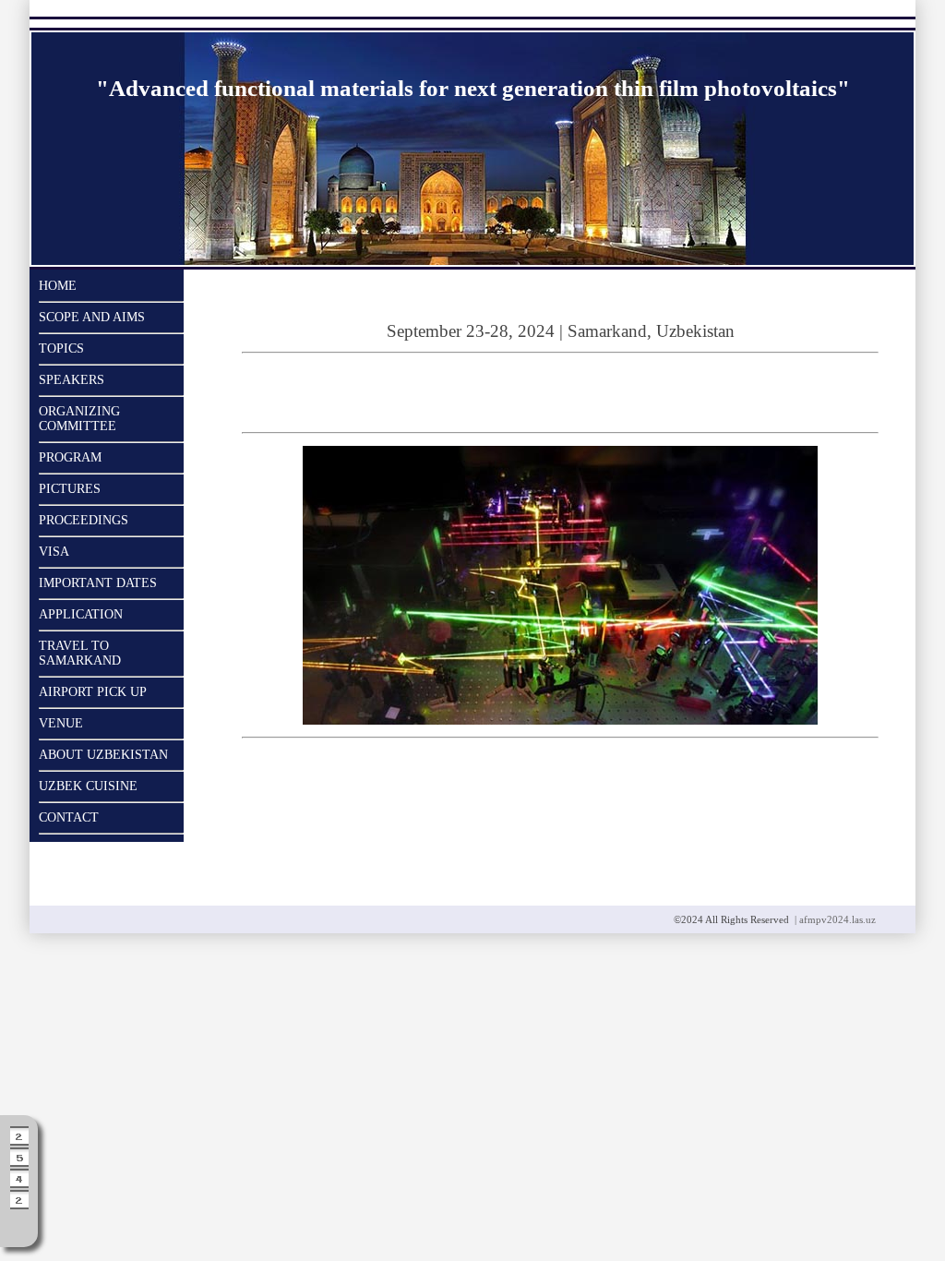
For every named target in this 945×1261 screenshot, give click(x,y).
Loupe (19, 1224)
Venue (61, 723)
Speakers (71, 380)
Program (70, 457)
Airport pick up (93, 692)
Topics (61, 348)
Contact (69, 817)
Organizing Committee (79, 418)
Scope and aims (92, 317)
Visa (54, 551)
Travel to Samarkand (80, 653)
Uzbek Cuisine (88, 786)
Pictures (70, 489)
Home (58, 286)
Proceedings (83, 520)
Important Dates (98, 583)
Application (81, 614)
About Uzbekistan (103, 755)
